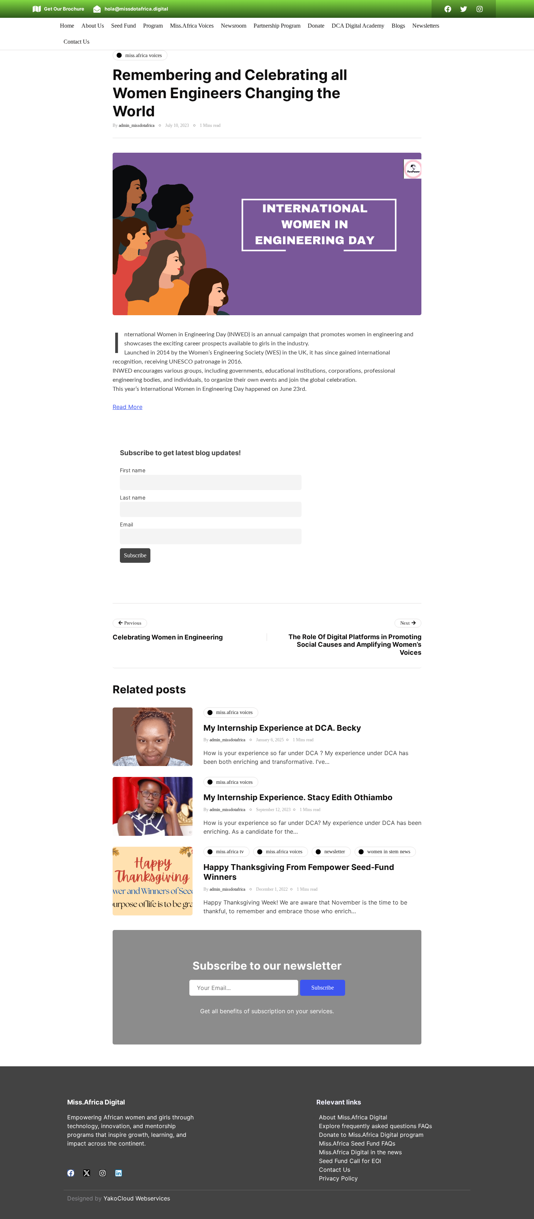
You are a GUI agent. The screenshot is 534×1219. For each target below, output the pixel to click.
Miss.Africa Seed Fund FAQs (357, 1143)
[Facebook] (447, 8)
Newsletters (425, 26)
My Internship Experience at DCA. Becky (282, 728)
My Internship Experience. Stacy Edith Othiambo (298, 797)
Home (67, 26)
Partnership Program (277, 26)
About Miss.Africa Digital (353, 1117)
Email (126, 524)
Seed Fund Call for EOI (350, 1160)
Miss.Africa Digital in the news (360, 1152)
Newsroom (233, 26)
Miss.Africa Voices (192, 26)
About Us (92, 26)
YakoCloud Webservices (137, 1198)
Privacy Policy (338, 1178)
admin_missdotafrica (136, 125)
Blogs (398, 26)
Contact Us (76, 42)
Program (153, 26)
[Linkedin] (118, 1173)
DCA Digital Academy (358, 26)
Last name (132, 497)
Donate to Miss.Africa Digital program (371, 1134)
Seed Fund (123, 26)
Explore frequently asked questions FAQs (375, 1126)
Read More (127, 406)
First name (132, 470)
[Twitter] (463, 8)
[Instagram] (479, 8)
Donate (316, 26)
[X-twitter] (86, 1173)
